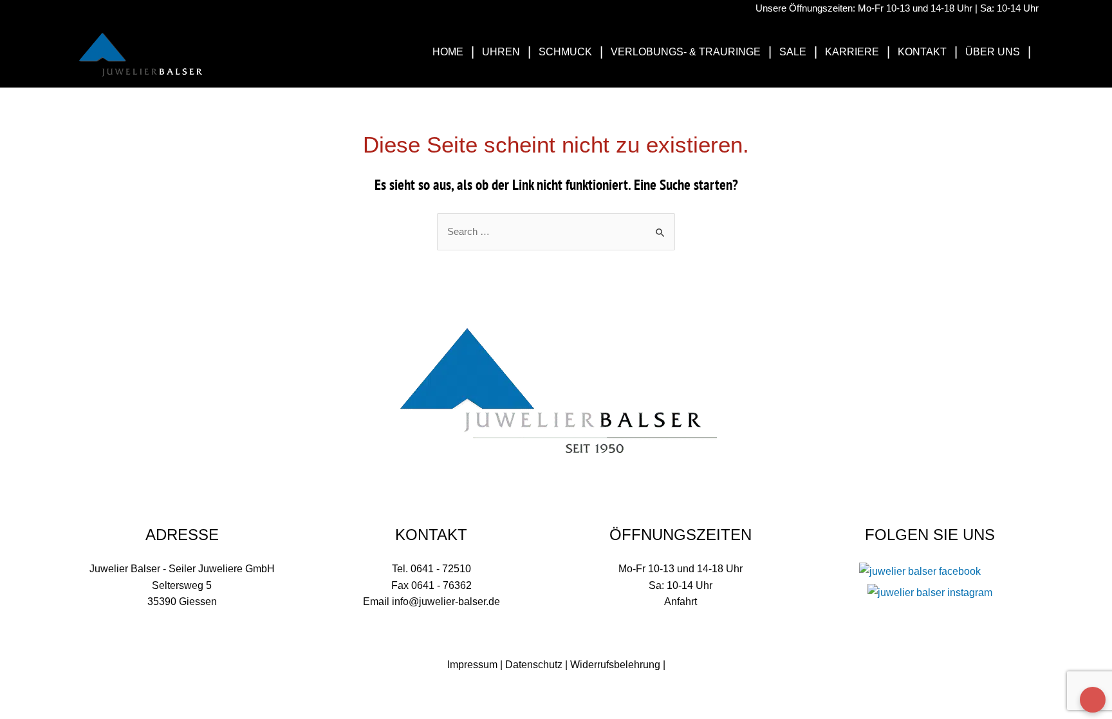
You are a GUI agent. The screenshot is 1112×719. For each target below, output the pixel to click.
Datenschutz (533, 664)
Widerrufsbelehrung (615, 664)
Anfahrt (680, 601)
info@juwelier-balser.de (446, 601)
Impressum (472, 664)
